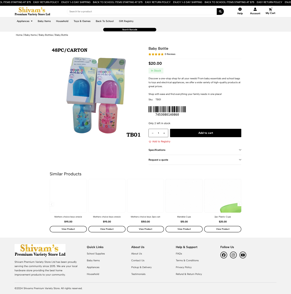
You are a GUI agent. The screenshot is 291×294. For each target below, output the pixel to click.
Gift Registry (126, 21)
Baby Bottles (46, 34)
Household (62, 21)
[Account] (255, 9)
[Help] (240, 9)
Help (240, 13)
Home (19, 34)
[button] (159, 141)
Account (255, 13)
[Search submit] (220, 11)
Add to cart (205, 133)
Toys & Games (82, 21)
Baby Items (30, 34)
